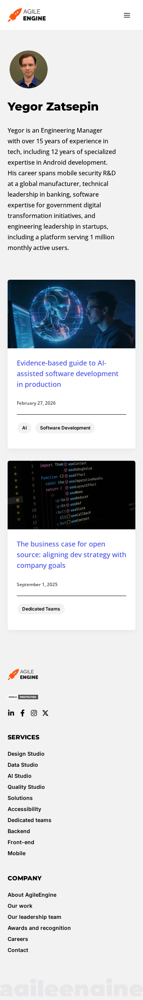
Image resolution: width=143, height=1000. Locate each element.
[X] (45, 713)
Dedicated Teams (41, 609)
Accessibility (24, 809)
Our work (20, 905)
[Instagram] (34, 713)
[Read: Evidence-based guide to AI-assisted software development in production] (71, 313)
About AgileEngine (32, 894)
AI (24, 428)
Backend (19, 831)
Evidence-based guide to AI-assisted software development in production (68, 373)
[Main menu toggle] (127, 15)
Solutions (20, 798)
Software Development (65, 428)
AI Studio (20, 775)
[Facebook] (22, 713)
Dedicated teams (29, 820)
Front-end (21, 842)
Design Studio (26, 753)
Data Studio (23, 764)
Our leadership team (34, 916)
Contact (18, 950)
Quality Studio (26, 787)
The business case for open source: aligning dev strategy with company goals (71, 554)
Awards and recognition (39, 928)
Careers (18, 939)
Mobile (17, 853)
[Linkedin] (11, 713)
